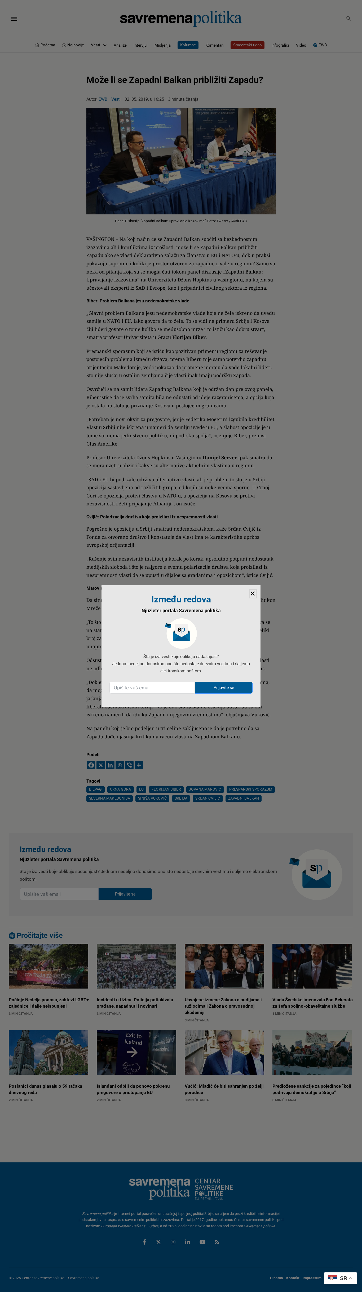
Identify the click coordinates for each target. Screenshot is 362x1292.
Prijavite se (224, 687)
